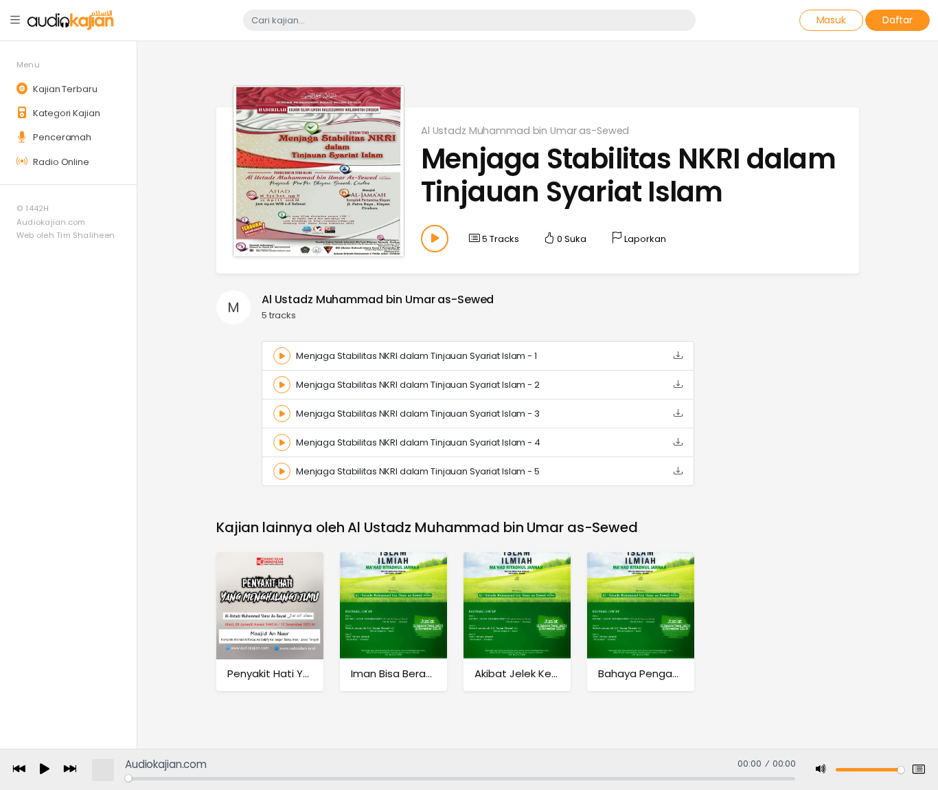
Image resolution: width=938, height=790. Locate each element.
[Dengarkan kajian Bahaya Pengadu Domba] (640, 605)
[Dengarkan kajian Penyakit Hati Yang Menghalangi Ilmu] (269, 605)
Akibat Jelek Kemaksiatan (540, 673)
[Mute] (821, 769)
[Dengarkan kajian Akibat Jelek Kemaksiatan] (517, 605)
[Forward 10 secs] (70, 769)
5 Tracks (499, 238)
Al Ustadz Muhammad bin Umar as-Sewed (525, 131)
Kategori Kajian (65, 113)
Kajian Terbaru (64, 89)
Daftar (897, 20)
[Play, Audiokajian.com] (44, 770)
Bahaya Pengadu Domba (662, 673)
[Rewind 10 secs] (19, 769)
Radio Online (60, 161)
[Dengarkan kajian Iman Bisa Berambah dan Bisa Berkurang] (393, 605)
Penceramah (61, 137)
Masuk (831, 20)
